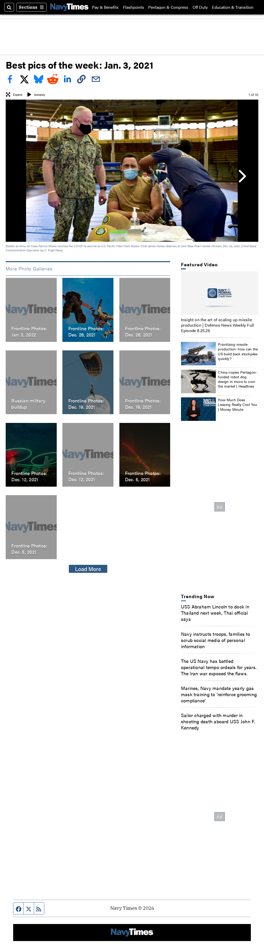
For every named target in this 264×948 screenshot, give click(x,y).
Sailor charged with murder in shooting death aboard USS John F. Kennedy (218, 721)
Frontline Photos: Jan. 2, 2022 (29, 331)
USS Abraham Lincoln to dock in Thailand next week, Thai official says (215, 612)
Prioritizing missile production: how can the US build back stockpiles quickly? (238, 351)
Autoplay (39, 95)
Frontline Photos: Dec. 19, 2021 (86, 403)
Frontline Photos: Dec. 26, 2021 (86, 331)
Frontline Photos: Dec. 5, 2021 (143, 476)
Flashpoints (133, 7)
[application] (219, 293)
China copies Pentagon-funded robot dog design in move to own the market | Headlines (237, 379)
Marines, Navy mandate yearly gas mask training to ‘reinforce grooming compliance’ (219, 694)
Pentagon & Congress (168, 7)
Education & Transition (232, 7)
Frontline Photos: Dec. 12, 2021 (29, 476)
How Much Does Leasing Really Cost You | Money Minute (237, 404)
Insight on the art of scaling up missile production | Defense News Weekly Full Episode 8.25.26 (217, 325)
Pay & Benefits (105, 7)
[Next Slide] (241, 176)
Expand (17, 95)
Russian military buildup (28, 403)
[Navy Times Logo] (69, 7)
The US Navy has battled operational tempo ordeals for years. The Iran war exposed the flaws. (219, 667)
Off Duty (200, 7)
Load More (88, 569)
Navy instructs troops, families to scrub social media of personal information (215, 639)
